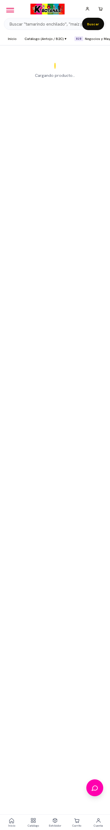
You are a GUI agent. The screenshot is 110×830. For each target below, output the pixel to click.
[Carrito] (100, 9)
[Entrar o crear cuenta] (87, 9)
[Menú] (10, 10)
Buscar (93, 24)
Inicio (12, 38)
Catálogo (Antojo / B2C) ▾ (46, 38)
